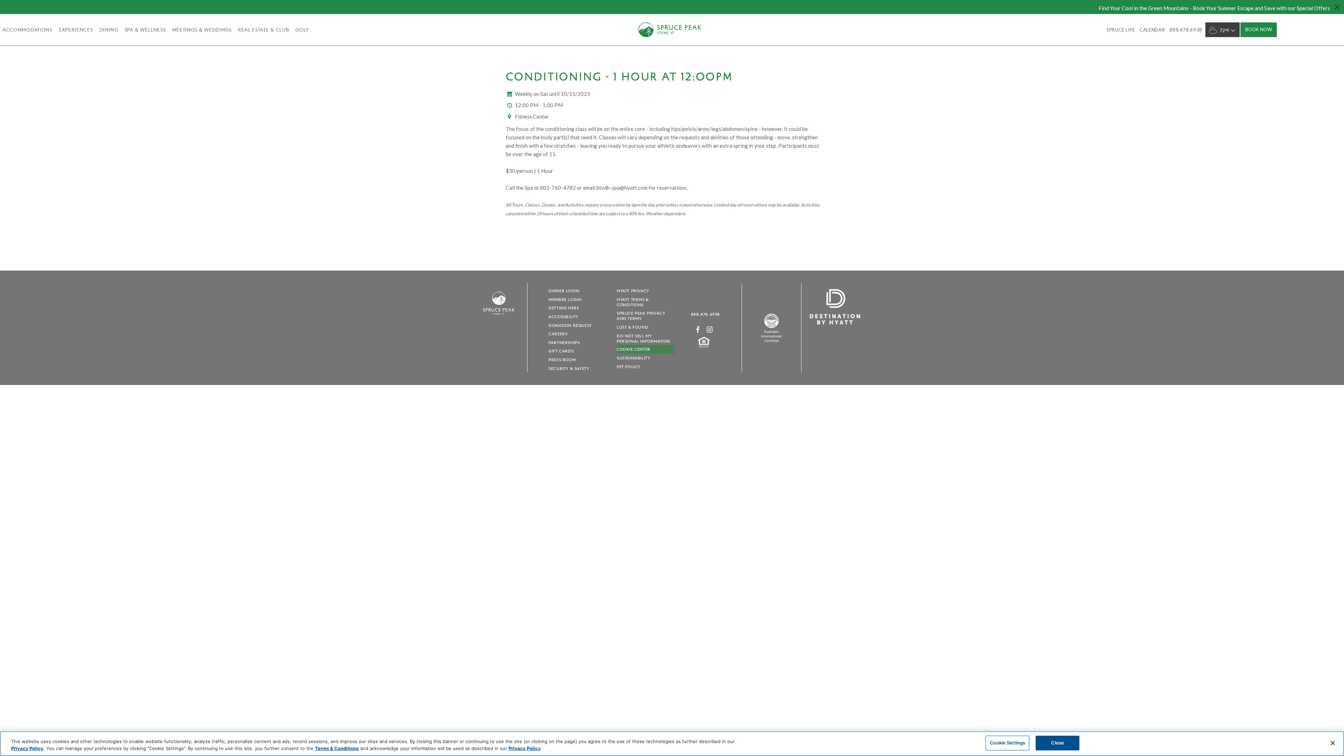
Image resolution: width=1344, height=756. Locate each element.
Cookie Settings (1007, 743)
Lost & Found (632, 327)
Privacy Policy (27, 748)
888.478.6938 (705, 314)
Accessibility (563, 316)
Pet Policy (628, 366)
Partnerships (564, 342)
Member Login (564, 299)
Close (1057, 743)
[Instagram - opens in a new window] (710, 329)
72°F (1224, 30)
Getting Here (563, 307)
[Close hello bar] (1337, 7)
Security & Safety (568, 368)
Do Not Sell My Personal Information (643, 338)
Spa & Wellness (145, 30)
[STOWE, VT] (498, 318)
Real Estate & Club (263, 30)
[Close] (1332, 743)
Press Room (562, 359)
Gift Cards (561, 351)
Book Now (1258, 29)
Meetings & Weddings (202, 30)
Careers (557, 333)
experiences (76, 30)
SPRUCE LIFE (1120, 30)
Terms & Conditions (337, 748)
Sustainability (633, 357)
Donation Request (570, 325)
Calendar (1152, 30)
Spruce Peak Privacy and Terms (641, 315)
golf (302, 30)
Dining (108, 30)
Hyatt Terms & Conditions (633, 302)
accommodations (27, 30)
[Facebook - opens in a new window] (698, 329)
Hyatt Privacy (633, 290)
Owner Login (564, 290)
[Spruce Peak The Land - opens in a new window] (771, 326)
